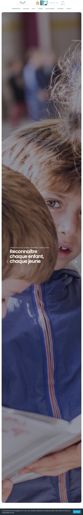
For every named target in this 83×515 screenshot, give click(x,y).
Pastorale (26, 8)
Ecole (33, 8)
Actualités (60, 8)
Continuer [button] (77, 511)
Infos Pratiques (49, 8)
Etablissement (16, 8)
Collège (40, 8)
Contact (68, 8)
